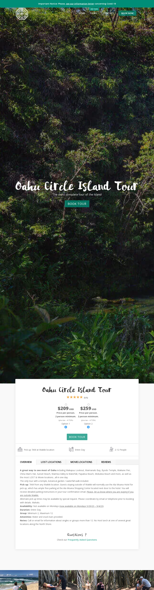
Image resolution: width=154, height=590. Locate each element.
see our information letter (80, 3)
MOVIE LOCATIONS (81, 462)
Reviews (106, 462)
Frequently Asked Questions (82, 539)
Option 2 (88, 416)
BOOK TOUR (77, 204)
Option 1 (65, 416)
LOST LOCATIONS (51, 462)
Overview (26, 462)
